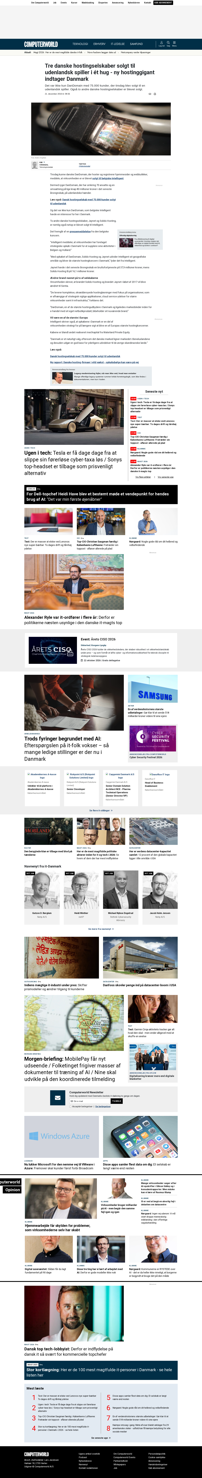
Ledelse (31, 489)
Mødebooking (88, 2)
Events (64, 2)
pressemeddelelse (80, 231)
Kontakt (147, 2)
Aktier (131, 706)
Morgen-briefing (32, 1054)
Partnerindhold (121, 1461)
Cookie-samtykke (156, 1457)
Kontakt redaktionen (88, 1468)
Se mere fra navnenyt (100, 929)
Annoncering (118, 2)
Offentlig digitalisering (127, 236)
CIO (139, 433)
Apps (105, 1161)
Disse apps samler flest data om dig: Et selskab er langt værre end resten (139, 1397)
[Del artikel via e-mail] (150, 94)
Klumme (141, 449)
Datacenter (135, 848)
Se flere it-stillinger (99, 810)
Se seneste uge (99, 1438)
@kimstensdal (84, 166)
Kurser (74, 2)
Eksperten (103, 2)
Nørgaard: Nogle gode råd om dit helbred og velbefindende (141, 1408)
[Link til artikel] (74, 417)
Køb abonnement (163, 2)
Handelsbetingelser (157, 1464)
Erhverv (99, 44)
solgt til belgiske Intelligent (108, 178)
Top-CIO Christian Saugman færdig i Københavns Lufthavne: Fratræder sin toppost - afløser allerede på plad (150, 440)
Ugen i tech (29, 448)
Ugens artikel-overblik (89, 1454)
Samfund (136, 44)
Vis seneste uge (166, 477)
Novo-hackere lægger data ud (101, 52)
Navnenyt (83, 1464)
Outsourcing (30, 982)
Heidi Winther (81, 913)
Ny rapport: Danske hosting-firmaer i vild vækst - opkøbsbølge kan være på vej (94, 362)
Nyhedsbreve (134, 2)
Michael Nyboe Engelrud (120, 913)
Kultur (27, 848)
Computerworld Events (124, 1457)
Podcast (83, 1457)
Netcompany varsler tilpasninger (136, 52)
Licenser (28, 1161)
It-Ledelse (118, 44)
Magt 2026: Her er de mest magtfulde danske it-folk (58, 52)
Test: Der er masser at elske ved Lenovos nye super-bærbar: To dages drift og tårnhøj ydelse (153, 424)
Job (54, 2)
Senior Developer (76, 789)
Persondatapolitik (156, 1454)
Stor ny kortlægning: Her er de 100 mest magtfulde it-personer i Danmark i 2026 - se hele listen (63, 1428)
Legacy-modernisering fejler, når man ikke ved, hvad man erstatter (105, 373)
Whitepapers (120, 1464)
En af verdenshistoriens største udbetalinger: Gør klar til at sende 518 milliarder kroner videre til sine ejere (140, 1418)
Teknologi (80, 44)
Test (139, 417)
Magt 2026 (142, 461)
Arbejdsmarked (32, 734)
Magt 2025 (32, 1365)
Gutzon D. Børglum (42, 913)
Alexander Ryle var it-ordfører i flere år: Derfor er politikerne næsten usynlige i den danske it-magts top (152, 468)
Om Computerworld (40, 2)
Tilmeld (116, 1101)
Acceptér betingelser (82, 1106)
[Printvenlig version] (155, 94)
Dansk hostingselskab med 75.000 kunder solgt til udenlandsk (85, 356)
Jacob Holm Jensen (160, 913)
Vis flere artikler (143, 477)
